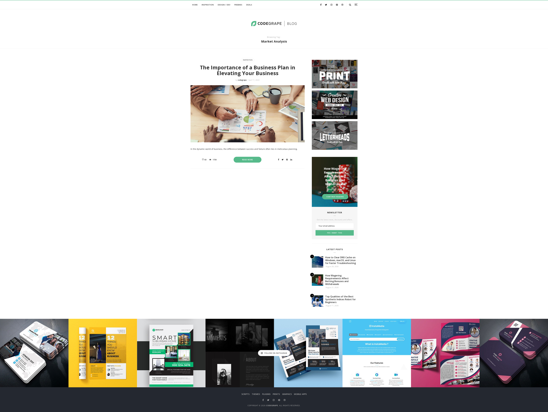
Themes (256, 394)
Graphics (287, 394)
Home (195, 5)
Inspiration (208, 5)
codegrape (242, 80)
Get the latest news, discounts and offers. (334, 220)
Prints (276, 394)
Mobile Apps (300, 394)
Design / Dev (224, 5)
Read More (247, 159)
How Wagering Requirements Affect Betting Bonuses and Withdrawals (337, 280)
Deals (249, 5)
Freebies (238, 5)
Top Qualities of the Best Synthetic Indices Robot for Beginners (335, 176)
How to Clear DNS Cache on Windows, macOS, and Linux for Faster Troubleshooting (340, 260)
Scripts (245, 394)
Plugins (266, 394)
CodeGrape (272, 405)
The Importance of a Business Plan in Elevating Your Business (247, 70)
